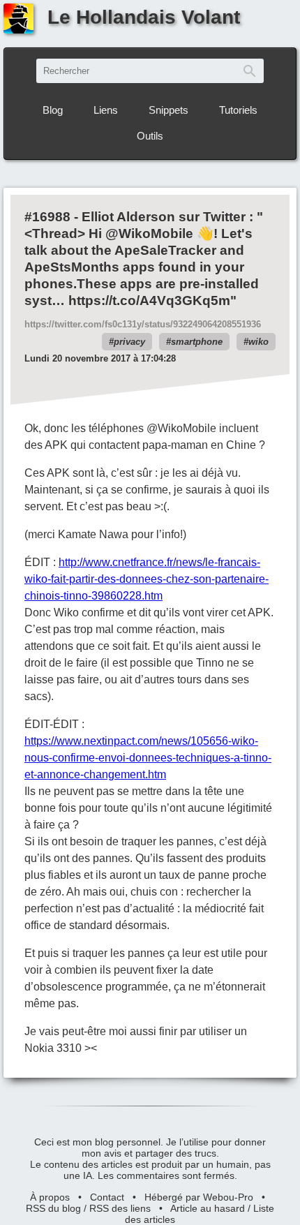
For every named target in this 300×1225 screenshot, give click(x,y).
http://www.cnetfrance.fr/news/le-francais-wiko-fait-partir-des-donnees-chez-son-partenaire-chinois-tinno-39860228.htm (146, 579)
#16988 (47, 216)
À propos (50, 1197)
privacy (129, 341)
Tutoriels (238, 110)
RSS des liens (120, 1208)
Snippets (168, 110)
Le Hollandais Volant (143, 17)
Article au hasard (207, 1208)
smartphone (197, 341)
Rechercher (250, 71)
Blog (53, 110)
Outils (150, 136)
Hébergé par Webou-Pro (198, 1197)
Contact (107, 1197)
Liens (105, 110)
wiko (258, 341)
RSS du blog (53, 1208)
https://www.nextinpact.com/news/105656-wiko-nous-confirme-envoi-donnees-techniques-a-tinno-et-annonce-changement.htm (147, 757)
